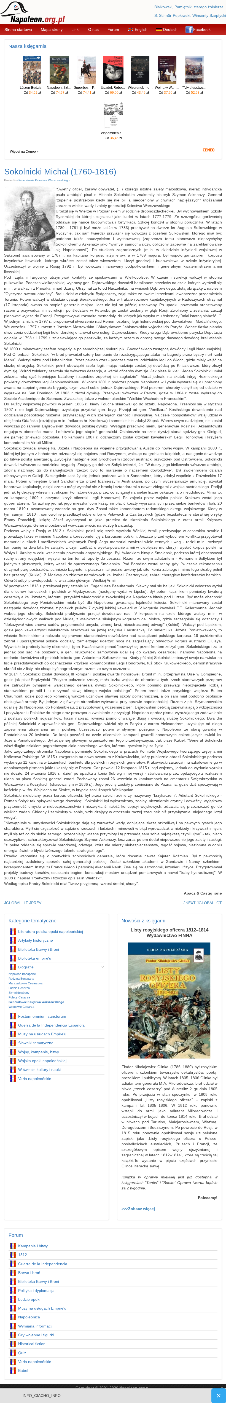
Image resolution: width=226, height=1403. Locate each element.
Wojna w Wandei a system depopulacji (167, 88)
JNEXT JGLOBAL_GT (203, 903)
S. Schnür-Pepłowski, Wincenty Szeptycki (190, 15)
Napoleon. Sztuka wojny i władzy (59, 88)
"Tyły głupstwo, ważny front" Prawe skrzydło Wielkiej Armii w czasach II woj (194, 88)
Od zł (32, 93)
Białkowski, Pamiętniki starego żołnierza (189, 7)
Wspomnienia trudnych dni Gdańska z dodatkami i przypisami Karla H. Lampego (113, 133)
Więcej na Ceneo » (24, 152)
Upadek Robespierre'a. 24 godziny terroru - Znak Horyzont (113, 88)
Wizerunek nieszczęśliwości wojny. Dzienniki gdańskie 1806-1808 (140, 88)
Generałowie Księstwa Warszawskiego (43, 180)
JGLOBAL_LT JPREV (22, 903)
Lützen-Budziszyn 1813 (32, 88)
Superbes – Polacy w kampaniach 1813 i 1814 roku (86, 88)
